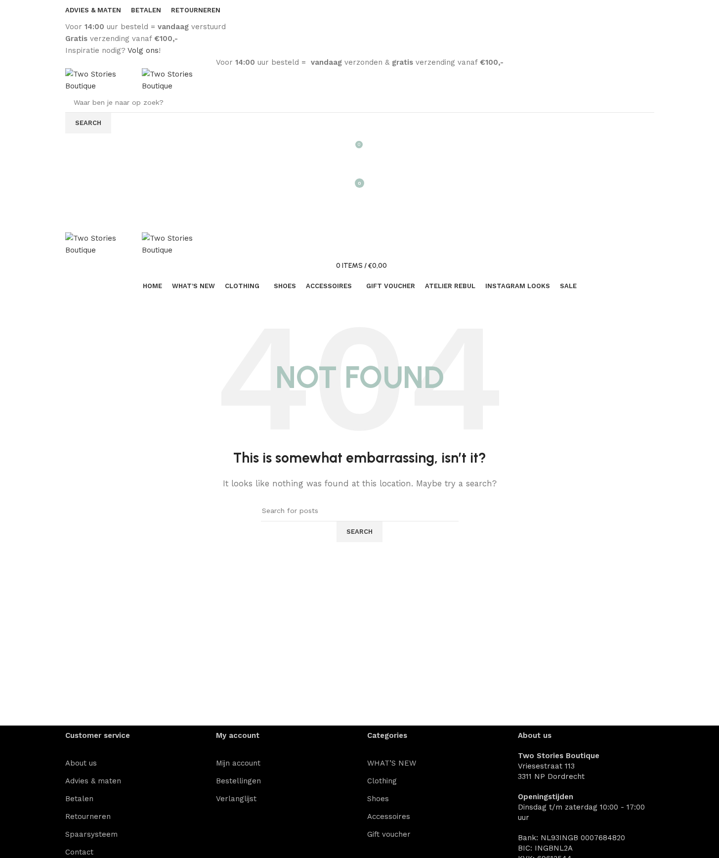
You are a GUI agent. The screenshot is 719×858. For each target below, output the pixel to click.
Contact (79, 852)
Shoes (378, 798)
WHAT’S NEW (391, 763)
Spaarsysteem (91, 834)
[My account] (359, 163)
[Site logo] (103, 79)
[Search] (359, 222)
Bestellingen (238, 780)
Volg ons (143, 50)
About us (81, 763)
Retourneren (88, 816)
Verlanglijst (236, 798)
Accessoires (388, 816)
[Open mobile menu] (359, 203)
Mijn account (238, 763)
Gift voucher (389, 834)
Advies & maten (93, 780)
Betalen (79, 798)
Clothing (382, 780)
